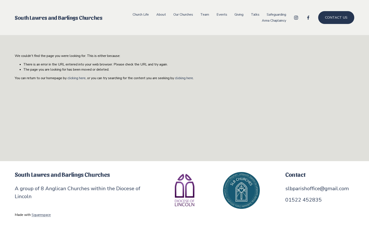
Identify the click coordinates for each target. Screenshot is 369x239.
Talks (255, 14)
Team (204, 14)
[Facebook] (308, 17)
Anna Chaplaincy (274, 20)
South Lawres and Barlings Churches (58, 17)
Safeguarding (276, 14)
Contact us (336, 17)
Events (222, 14)
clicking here (76, 78)
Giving (238, 14)
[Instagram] (296, 17)
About (161, 14)
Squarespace (41, 214)
